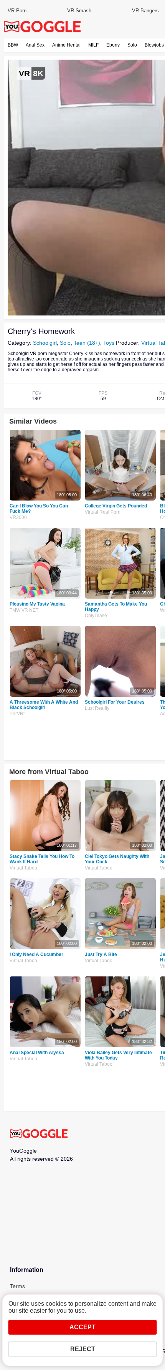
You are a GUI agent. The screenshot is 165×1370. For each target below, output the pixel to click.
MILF (93, 45)
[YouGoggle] (39, 1134)
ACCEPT (82, 1327)
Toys (108, 343)
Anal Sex (35, 45)
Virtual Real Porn (102, 512)
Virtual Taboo (23, 868)
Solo (132, 45)
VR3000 (18, 517)
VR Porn (17, 10)
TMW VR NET (24, 610)
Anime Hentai (66, 45)
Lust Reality (97, 708)
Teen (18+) (87, 343)
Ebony (113, 45)
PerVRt (17, 713)
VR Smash (79, 10)
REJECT (82, 1349)
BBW (13, 45)
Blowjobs (154, 45)
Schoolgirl (45, 343)
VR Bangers (145, 10)
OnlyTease (96, 615)
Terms (17, 1286)
